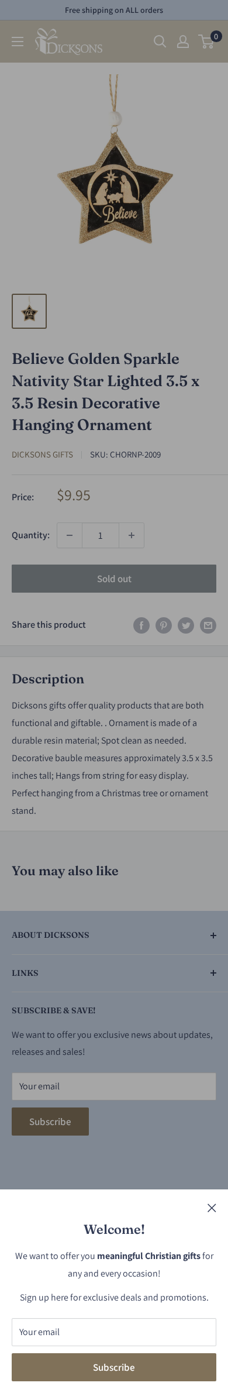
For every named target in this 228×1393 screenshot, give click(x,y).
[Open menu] (17, 41)
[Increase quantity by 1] (131, 535)
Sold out (114, 578)
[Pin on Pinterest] (164, 625)
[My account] (183, 41)
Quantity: (31, 535)
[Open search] (160, 41)
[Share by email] (208, 625)
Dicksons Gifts (42, 454)
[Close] (212, 1207)
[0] (206, 42)
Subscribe (114, 1367)
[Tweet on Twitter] (186, 625)
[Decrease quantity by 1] (69, 535)
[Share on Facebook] (141, 625)
